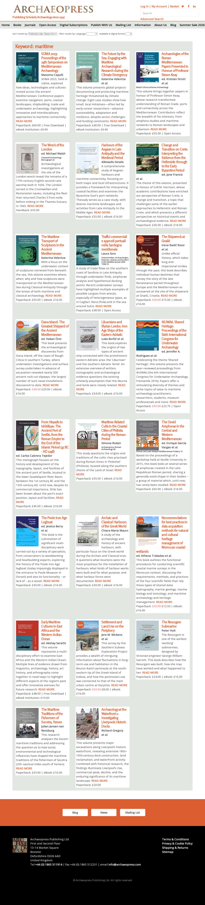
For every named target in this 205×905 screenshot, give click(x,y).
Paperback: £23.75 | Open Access (158, 408)
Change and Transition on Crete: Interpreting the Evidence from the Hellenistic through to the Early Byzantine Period (175, 157)
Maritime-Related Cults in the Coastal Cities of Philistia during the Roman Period (114, 430)
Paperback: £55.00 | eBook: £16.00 (99, 216)
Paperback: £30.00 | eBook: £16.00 (39, 585)
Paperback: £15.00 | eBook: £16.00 (159, 302)
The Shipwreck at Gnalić (173, 239)
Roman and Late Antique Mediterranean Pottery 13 (159, 451)
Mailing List (123, 25)
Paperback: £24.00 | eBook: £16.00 (159, 677)
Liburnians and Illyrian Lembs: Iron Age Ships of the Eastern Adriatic (114, 328)
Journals (30, 25)
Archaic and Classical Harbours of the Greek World (113, 522)
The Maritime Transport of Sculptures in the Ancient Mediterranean (52, 245)
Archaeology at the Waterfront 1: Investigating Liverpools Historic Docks (113, 717)
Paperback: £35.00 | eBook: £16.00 (39, 300)
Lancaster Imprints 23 (86, 738)
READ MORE (24, 121)
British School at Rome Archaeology (152, 87)
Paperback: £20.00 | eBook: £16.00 (39, 391)
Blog (173, 25)
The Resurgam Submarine (171, 624)
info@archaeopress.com (125, 864)
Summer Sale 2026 (192, 25)
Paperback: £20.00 (88, 785)
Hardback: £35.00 (27, 210)
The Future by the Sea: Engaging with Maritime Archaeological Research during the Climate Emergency (114, 64)
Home (6, 25)
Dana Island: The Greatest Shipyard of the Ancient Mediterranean (54, 328)
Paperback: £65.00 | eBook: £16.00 (159, 489)
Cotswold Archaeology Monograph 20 (51, 158)
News (103, 812)
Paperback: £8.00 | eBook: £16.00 (98, 691)
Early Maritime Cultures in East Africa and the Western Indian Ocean (51, 630)
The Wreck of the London (52, 147)
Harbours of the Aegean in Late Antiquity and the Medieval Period (113, 151)
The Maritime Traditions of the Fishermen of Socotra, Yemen (52, 715)
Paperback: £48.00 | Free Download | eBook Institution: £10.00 (41, 696)
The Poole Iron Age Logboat (54, 520)
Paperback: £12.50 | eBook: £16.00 (159, 608)
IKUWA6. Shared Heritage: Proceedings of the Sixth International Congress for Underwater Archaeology (174, 334)
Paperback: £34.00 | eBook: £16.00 (99, 393)
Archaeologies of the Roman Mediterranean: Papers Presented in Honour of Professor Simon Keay (175, 64)
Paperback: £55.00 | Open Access (158, 133)
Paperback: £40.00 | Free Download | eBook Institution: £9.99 (101, 127)
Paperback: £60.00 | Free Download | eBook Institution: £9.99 (41, 127)
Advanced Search (152, 19)
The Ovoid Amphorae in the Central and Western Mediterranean (173, 430)
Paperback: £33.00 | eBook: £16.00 (39, 772)
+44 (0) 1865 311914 (48, 864)
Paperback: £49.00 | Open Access (98, 310)
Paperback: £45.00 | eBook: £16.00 (159, 225)
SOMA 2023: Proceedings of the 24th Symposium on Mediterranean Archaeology (54, 62)
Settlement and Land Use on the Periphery (112, 626)
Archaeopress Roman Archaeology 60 (111, 448)
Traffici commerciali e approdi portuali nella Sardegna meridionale (114, 243)
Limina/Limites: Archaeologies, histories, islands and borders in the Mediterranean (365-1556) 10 (115, 260)
